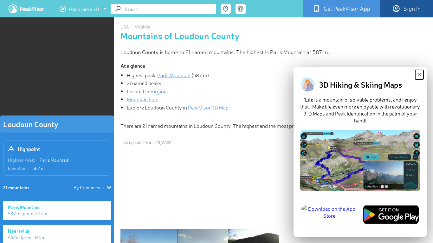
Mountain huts (142, 99)
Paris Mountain (54, 160)
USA (124, 26)
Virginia (142, 26)
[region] (57, 68)
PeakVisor (26, 8)
